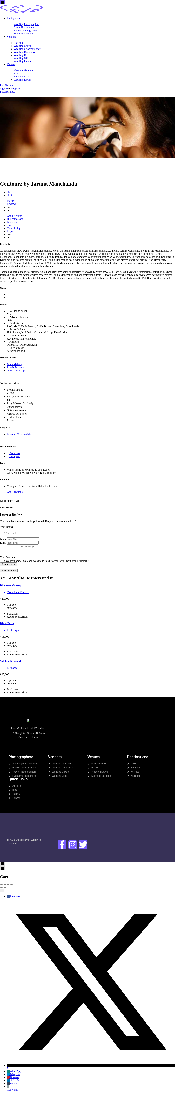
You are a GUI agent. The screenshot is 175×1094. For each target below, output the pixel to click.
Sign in (4, 88)
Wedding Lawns (22, 79)
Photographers (14, 18)
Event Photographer (24, 27)
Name (3, 539)
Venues (11, 64)
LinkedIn (14, 1080)
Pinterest (14, 1077)
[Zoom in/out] (11, 884)
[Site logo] (21, 12)
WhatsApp (15, 1071)
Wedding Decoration (25, 52)
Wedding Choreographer (27, 48)
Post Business (7, 85)
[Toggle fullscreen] (8, 884)
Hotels (17, 73)
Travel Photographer (25, 33)
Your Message (7, 557)
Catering (18, 42)
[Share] (4, 884)
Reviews (12, 203)
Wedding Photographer (26, 24)
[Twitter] (83, 844)
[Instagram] (72, 844)
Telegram (15, 1074)
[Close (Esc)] (1, 884)
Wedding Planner (23, 61)
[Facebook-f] (62, 844)
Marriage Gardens (23, 70)
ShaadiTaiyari (22, 839)
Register (15, 88)
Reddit (13, 1083)
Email (3, 542)
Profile (10, 200)
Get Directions (15, 491)
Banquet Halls (21, 76)
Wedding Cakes (22, 45)
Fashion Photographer (25, 30)
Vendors (11, 36)
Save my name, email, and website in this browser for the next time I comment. (46, 560)
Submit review (8, 564)
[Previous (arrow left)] (1, 887)
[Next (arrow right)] (4, 887)
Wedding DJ (20, 55)
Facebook (15, 896)
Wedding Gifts (21, 58)
